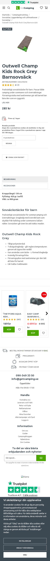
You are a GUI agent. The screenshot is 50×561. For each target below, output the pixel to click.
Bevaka (9, 143)
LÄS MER (5, 103)
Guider (25, 433)
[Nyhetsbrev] (41, 458)
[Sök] (8, 8)
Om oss (25, 431)
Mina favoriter (25, 414)
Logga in (25, 420)
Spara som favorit (16, 157)
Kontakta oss (25, 400)
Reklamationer (25, 408)
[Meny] (3, 7)
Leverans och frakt (25, 402)
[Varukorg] (46, 7)
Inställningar (25, 541)
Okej (25, 555)
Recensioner (9, 186)
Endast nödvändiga (25, 548)
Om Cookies (25, 442)
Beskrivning (10, 179)
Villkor (25, 411)
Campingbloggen (25, 436)
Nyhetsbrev (25, 439)
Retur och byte (25, 405)
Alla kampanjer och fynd (25, 417)
